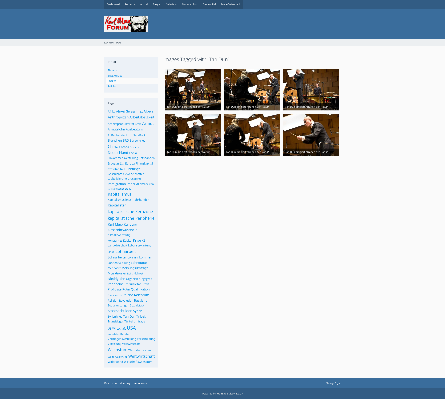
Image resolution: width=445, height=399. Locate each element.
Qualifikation (140, 289)
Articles (112, 86)
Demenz (134, 147)
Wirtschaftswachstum (138, 362)
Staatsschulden (120, 310)
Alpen (148, 111)
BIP (129, 135)
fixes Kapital (115, 169)
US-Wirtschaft (117, 328)
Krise (137, 240)
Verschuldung (146, 339)
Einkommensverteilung (123, 158)
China (113, 146)
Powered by (222, 393)
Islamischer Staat (121, 188)
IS (109, 188)
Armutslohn (116, 129)
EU (122, 163)
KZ (143, 240)
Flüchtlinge (132, 169)
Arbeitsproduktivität (121, 124)
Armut (148, 123)
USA (131, 327)
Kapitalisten (117, 205)
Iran (151, 184)
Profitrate (115, 289)
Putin (126, 289)
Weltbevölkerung (117, 356)
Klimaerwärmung (119, 235)
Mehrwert (114, 268)
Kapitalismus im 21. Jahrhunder (128, 200)
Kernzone (130, 224)
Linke (111, 252)
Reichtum (141, 295)
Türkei (128, 321)
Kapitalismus (120, 194)
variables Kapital (118, 334)
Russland (140, 300)
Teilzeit (141, 316)
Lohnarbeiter (117, 257)
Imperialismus (137, 184)
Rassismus (115, 295)
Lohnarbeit (125, 251)
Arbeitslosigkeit (142, 117)
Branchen (115, 140)
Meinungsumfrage (135, 268)
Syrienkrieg (115, 316)
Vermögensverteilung (122, 339)
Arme (138, 124)
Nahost (138, 273)
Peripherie (115, 284)
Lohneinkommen (139, 257)
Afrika (111, 111)
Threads (112, 70)
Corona (124, 147)
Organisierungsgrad (139, 279)
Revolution (126, 300)
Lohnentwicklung (119, 263)
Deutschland (118, 152)
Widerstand (115, 362)
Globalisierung (117, 179)
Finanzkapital (144, 163)
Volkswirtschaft (131, 343)
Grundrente (134, 178)
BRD (126, 140)
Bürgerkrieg (137, 140)
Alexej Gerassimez (129, 111)
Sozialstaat (137, 305)
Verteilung (114, 344)
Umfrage (139, 321)
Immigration (117, 184)
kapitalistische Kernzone (130, 211)
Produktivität (132, 284)
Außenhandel (116, 135)
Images (112, 80)
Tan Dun (129, 316)
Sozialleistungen (118, 305)
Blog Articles (115, 75)
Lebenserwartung (139, 245)
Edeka (133, 153)
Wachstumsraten (139, 350)
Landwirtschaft (117, 245)
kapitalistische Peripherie (131, 218)
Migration (115, 273)
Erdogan (113, 163)
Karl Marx (115, 224)
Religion (113, 300)
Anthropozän (118, 117)
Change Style (333, 383)
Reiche (128, 295)
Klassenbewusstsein (122, 230)
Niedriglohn (116, 279)
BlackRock (138, 135)
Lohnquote (139, 263)
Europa (130, 163)
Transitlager (116, 321)
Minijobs (128, 273)
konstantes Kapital (120, 240)
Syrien (137, 311)
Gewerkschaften (133, 174)
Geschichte (115, 174)
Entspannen (147, 158)
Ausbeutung (134, 129)
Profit (145, 284)
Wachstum (117, 349)
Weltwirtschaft (141, 356)
